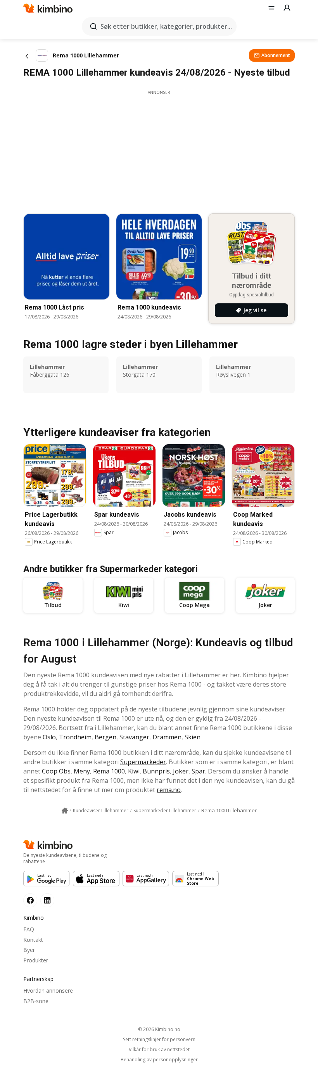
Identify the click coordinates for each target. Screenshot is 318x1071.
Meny (82, 771)
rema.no (169, 790)
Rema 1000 (109, 771)
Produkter (35, 960)
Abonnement (275, 55)
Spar (198, 771)
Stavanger (134, 737)
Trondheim (75, 737)
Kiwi (134, 771)
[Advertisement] (159, 149)
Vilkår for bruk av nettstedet (159, 1050)
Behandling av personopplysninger (159, 1060)
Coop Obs (56, 771)
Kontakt (33, 939)
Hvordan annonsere (48, 990)
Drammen (166, 737)
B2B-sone (35, 1001)
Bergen (105, 737)
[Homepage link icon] (65, 811)
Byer (29, 949)
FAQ (28, 929)
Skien (192, 737)
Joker (180, 771)
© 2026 (159, 1029)
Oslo (49, 737)
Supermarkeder (143, 762)
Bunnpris (156, 771)
